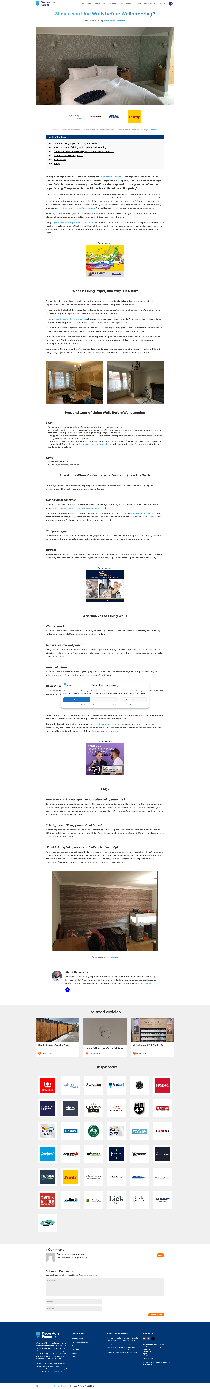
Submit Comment (156, 1315)
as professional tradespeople (107, 724)
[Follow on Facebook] (148, 1338)
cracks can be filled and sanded (71, 318)
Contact (162, 3)
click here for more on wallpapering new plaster (82, 507)
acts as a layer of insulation (95, 444)
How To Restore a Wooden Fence (54, 1045)
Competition (77, 1349)
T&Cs (38, 1386)
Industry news (100, 3)
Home (83, 3)
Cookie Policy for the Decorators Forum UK (96, 705)
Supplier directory (127, 3)
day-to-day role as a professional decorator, (73, 222)
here (113, 1355)
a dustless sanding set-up (141, 513)
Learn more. (154, 129)
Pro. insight (113, 3)
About (90, 3)
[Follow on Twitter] (153, 1338)
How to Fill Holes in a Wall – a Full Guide (104, 1048)
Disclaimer (65, 1386)
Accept (77, 700)
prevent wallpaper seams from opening (75, 208)
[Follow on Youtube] (144, 1338)
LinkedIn (148, 983)
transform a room (111, 176)
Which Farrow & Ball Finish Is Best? (149, 1045)
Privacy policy (46, 1386)
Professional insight (80, 1342)
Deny (105, 700)
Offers (139, 3)
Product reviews (149, 3)
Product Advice (109, 20)
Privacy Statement (123, 705)
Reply (160, 1255)
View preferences (133, 700)
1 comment (120, 20)
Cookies (56, 1386)
